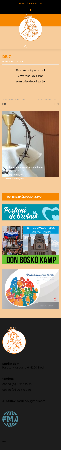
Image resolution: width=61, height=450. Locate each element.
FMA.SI (22, 3)
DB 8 (56, 104)
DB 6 (5, 104)
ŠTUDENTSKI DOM (34, 3)
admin (5, 61)
